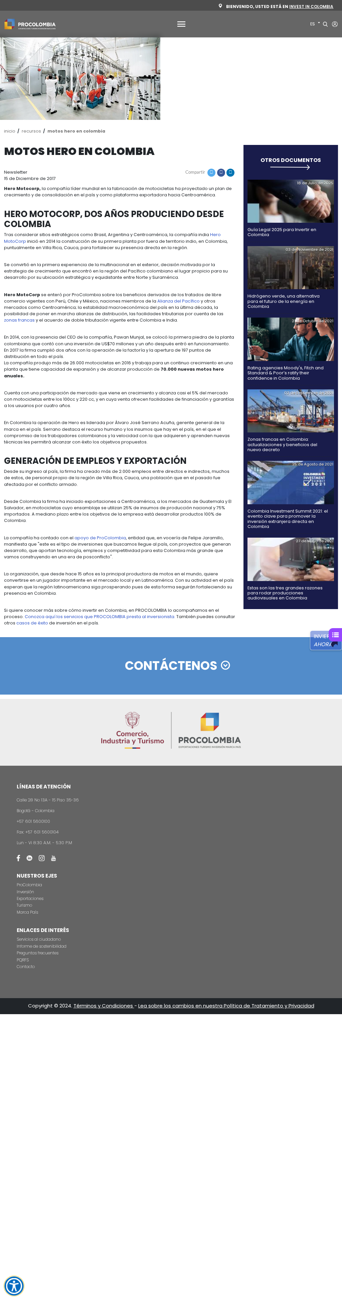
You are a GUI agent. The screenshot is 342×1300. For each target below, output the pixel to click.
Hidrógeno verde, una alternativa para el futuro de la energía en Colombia (283, 301)
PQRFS (23, 960)
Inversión (25, 892)
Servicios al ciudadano (39, 939)
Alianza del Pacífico (178, 301)
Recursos (31, 131)
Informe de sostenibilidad (41, 946)
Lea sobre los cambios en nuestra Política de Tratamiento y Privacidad (226, 1005)
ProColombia (29, 885)
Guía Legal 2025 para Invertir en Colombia (281, 232)
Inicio (9, 131)
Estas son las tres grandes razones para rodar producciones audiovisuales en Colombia (285, 593)
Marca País (27, 912)
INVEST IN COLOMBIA (311, 6)
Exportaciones (30, 898)
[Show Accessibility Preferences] (13, 1285)
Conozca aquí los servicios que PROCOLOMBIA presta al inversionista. (100, 616)
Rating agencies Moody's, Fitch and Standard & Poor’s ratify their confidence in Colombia (285, 373)
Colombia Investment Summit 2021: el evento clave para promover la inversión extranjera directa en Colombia (287, 518)
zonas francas (19, 320)
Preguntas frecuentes (37, 953)
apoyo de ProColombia (100, 538)
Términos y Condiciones (103, 1005)
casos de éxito (32, 623)
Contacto (26, 966)
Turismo (24, 905)
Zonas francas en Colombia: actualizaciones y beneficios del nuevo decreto (282, 444)
